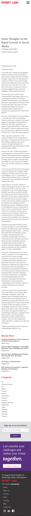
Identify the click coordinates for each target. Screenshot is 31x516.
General (4, 393)
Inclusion (4, 398)
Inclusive (4, 400)
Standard (4, 412)
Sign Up (15, 436)
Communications (7, 384)
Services (6, 494)
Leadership (5, 405)
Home (5, 487)
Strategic (4, 414)
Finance (4, 391)
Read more (5, 343)
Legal (3, 407)
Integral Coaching (7, 402)
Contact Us (7, 507)
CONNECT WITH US (12, 466)
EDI (3, 387)
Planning (4, 409)
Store (5, 497)
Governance (5, 396)
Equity (4, 389)
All (2, 382)
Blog (4, 504)
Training (6, 500)
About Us (6, 491)
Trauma (4, 416)
